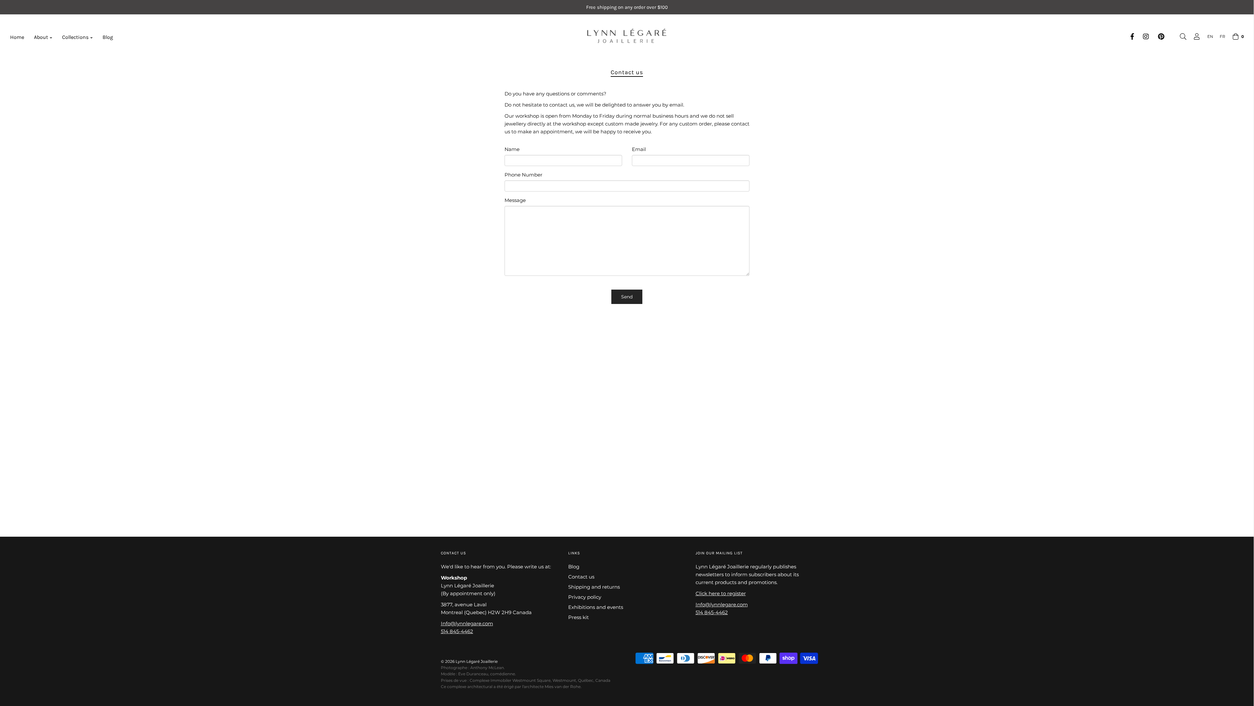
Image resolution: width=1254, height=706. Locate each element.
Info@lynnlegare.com (467, 623)
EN (1210, 36)
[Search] (1179, 36)
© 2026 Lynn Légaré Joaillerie (469, 661)
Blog (108, 37)
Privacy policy (584, 597)
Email (639, 149)
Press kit (578, 617)
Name (512, 149)
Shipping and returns (594, 587)
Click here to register (721, 593)
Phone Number (523, 175)
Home (17, 37)
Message (515, 200)
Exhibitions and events (595, 607)
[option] (1219, 36)
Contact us (581, 577)
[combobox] (1207, 36)
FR (1222, 36)
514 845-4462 (457, 631)
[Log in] (1193, 36)
